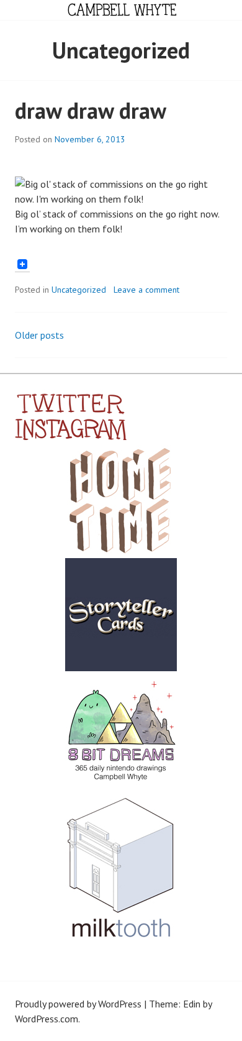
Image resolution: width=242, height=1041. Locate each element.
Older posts (39, 335)
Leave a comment (146, 289)
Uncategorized (79, 289)
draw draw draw (90, 110)
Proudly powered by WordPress (78, 1003)
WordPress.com (46, 1018)
